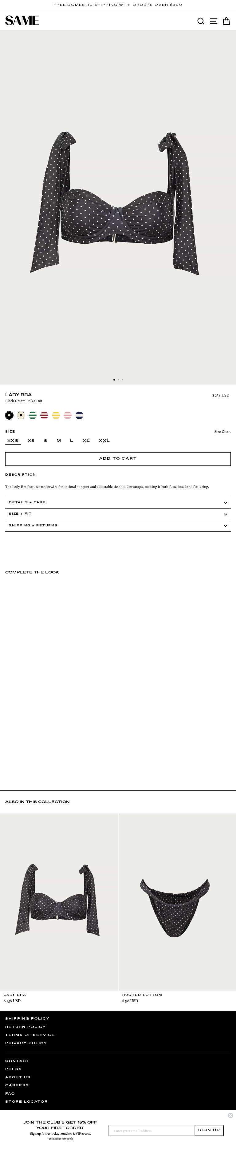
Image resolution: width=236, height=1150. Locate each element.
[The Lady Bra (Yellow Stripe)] (56, 415)
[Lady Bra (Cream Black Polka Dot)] (21, 415)
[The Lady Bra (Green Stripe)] (33, 415)
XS (31, 440)
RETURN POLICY (25, 1027)
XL (86, 440)
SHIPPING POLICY (27, 1018)
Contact (17, 1061)
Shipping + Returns (33, 525)
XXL (104, 440)
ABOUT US (18, 1077)
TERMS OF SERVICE (30, 1035)
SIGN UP (209, 1130)
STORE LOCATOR (26, 1102)
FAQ (10, 1094)
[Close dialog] (230, 1115)
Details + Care (27, 502)
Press (13, 1069)
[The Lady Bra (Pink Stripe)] (68, 415)
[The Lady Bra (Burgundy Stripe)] (44, 415)
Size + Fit (20, 514)
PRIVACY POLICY (26, 1043)
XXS (13, 440)
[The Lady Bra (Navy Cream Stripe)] (79, 415)
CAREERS (17, 1085)
